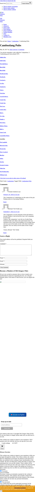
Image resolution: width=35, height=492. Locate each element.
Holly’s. (2, 129)
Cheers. (2, 90)
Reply (5, 202)
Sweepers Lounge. (4, 165)
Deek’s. (1, 112)
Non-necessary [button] (4, 480)
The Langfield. (3, 142)
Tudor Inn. (2, 168)
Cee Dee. (2, 83)
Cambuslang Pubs (26, 181)
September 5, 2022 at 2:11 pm (11, 211)
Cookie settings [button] (6, 443)
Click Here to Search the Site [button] (8, 0)
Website (2, 264)
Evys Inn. (2, 116)
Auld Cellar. (3, 60)
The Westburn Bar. (4, 171)
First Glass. (2, 122)
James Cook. (3, 132)
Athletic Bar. (3, 57)
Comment (3, 244)
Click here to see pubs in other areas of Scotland (13, 178)
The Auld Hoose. (4, 63)
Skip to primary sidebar (9, 9)
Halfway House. (4, 126)
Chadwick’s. (3, 86)
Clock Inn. (2, 93)
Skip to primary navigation (10, 6)
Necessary (5, 471)
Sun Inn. (2, 161)
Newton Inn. (3, 148)
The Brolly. (2, 77)
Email (2, 261)
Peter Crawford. (4, 152)
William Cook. (3, 174)
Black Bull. (2, 67)
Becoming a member (20, 488)
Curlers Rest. (3, 109)
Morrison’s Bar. (4, 145)
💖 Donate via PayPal (17, 415)
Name (2, 258)
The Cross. (2, 106)
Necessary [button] (3, 469)
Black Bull (2, 70)
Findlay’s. (2, 119)
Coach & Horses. (4, 96)
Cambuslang (10, 181)
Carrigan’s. (3, 80)
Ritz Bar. (2, 155)
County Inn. (3, 103)
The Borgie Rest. (4, 73)
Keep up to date (6, 421)
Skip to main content (8, 8)
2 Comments (21, 49)
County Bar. (3, 99)
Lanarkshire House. (5, 135)
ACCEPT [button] (14, 443)
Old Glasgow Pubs (2, 20)
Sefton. (1, 158)
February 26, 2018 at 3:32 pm (11, 194)
